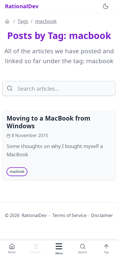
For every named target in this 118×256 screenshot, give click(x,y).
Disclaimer (102, 215)
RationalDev (22, 6)
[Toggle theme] (106, 6)
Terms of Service (69, 215)
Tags (23, 21)
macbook (46, 21)
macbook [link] (17, 171)
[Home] (8, 21)
